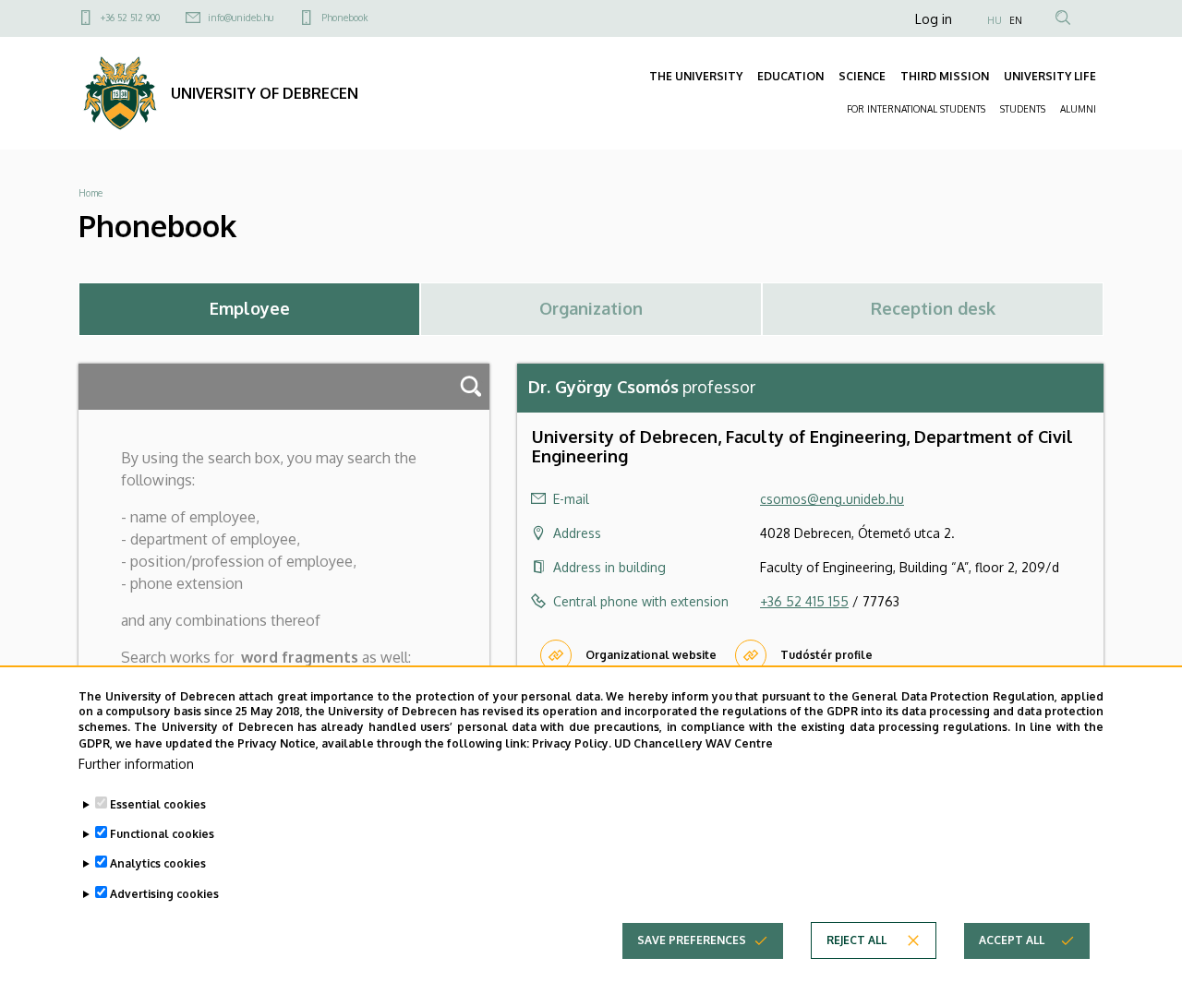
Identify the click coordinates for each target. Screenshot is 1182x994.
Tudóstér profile (826, 655)
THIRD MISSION (944, 76)
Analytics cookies (158, 863)
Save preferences (691, 939)
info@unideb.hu (240, 17)
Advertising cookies (164, 893)
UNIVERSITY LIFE (1050, 76)
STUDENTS (1022, 108)
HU (994, 20)
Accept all (1011, 939)
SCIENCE (862, 76)
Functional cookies (162, 834)
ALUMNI (1078, 108)
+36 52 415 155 (804, 601)
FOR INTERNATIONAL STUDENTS (916, 108)
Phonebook (344, 17)
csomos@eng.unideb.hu (832, 499)
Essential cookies (158, 804)
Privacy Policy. (571, 742)
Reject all (856, 939)
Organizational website (651, 655)
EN (1015, 20)
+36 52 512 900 (130, 17)
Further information (136, 763)
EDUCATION (790, 76)
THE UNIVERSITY (695, 76)
